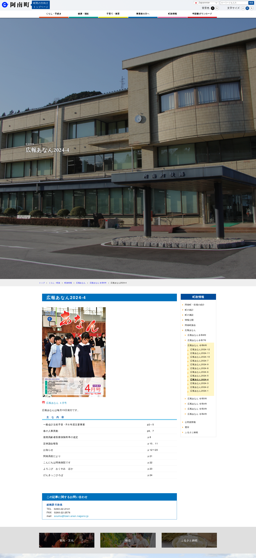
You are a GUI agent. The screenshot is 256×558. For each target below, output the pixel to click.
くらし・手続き (53, 13)
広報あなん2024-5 (199, 375)
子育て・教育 (113, 13)
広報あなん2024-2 (199, 386)
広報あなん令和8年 (197, 334)
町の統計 (189, 309)
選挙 (187, 427)
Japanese (204, 2)
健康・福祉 (83, 13)
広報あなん (190, 330)
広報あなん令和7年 (197, 340)
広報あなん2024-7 (199, 360)
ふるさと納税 (191, 432)
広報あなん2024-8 (199, 368)
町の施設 (189, 314)
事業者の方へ (142, 13)
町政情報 (172, 13)
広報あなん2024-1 (199, 390)
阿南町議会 (190, 324)
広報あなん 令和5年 (197, 398)
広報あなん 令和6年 (197, 345)
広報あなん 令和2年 (197, 413)
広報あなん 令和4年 (197, 403)
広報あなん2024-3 (199, 383)
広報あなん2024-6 (199, 371)
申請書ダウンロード (202, 13)
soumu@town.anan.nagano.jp (71, 516)
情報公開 (189, 319)
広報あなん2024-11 (200, 353)
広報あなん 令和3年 (197, 408)
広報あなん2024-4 (199, 379)
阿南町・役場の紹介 (195, 304)
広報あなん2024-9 (199, 364)
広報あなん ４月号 (56, 402)
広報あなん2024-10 (200, 356)
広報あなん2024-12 (200, 349)
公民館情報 (190, 422)
